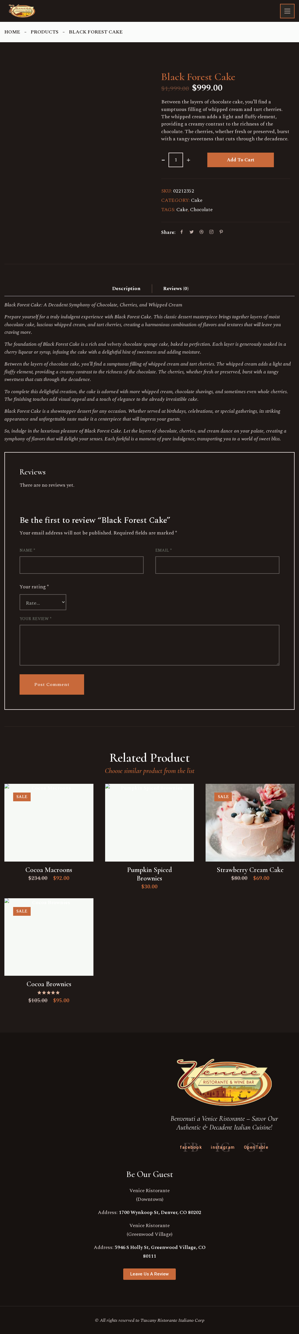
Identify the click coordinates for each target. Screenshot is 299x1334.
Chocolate (201, 209)
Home (12, 32)
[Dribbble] (201, 233)
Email (163, 550)
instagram (223, 1147)
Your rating (34, 587)
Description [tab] (126, 288)
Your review (35, 619)
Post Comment (51, 684)
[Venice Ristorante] (22, 10)
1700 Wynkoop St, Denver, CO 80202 (160, 1212)
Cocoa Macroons (48, 870)
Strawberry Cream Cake (250, 870)
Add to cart (240, 159)
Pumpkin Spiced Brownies (149, 874)
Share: (168, 232)
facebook (191, 1147)
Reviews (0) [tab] (176, 288)
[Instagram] (211, 233)
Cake (196, 200)
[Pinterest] (221, 233)
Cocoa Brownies (49, 984)
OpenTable (256, 1147)
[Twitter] (192, 233)
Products (44, 32)
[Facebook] (182, 233)
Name (27, 550)
